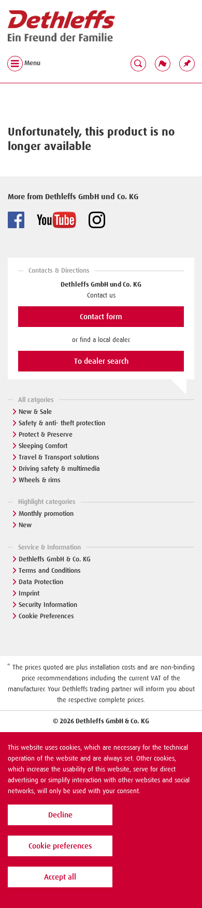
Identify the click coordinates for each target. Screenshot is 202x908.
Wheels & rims (40, 480)
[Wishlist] (187, 63)
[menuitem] (187, 63)
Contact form (101, 316)
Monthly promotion (46, 513)
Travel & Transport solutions (59, 457)
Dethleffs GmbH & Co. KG (55, 559)
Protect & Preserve (46, 434)
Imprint (29, 593)
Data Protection (41, 582)
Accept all (60, 877)
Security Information (48, 604)
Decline (60, 815)
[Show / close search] (138, 63)
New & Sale (35, 411)
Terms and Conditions (50, 570)
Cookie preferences (60, 846)
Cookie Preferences (46, 616)
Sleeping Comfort (43, 446)
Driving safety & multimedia (59, 468)
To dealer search (101, 361)
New (25, 525)
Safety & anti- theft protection (62, 423)
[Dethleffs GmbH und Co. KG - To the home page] (61, 26)
